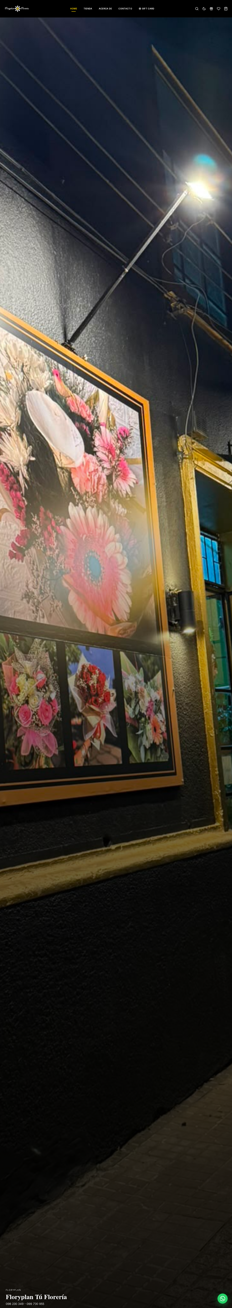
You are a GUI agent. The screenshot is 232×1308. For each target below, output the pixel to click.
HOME (73, 8)
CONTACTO (125, 8)
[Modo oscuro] (204, 8)
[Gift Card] (211, 8)
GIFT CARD (148, 8)
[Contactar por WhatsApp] (223, 1299)
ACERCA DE (105, 8)
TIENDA (88, 8)
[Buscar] (197, 8)
